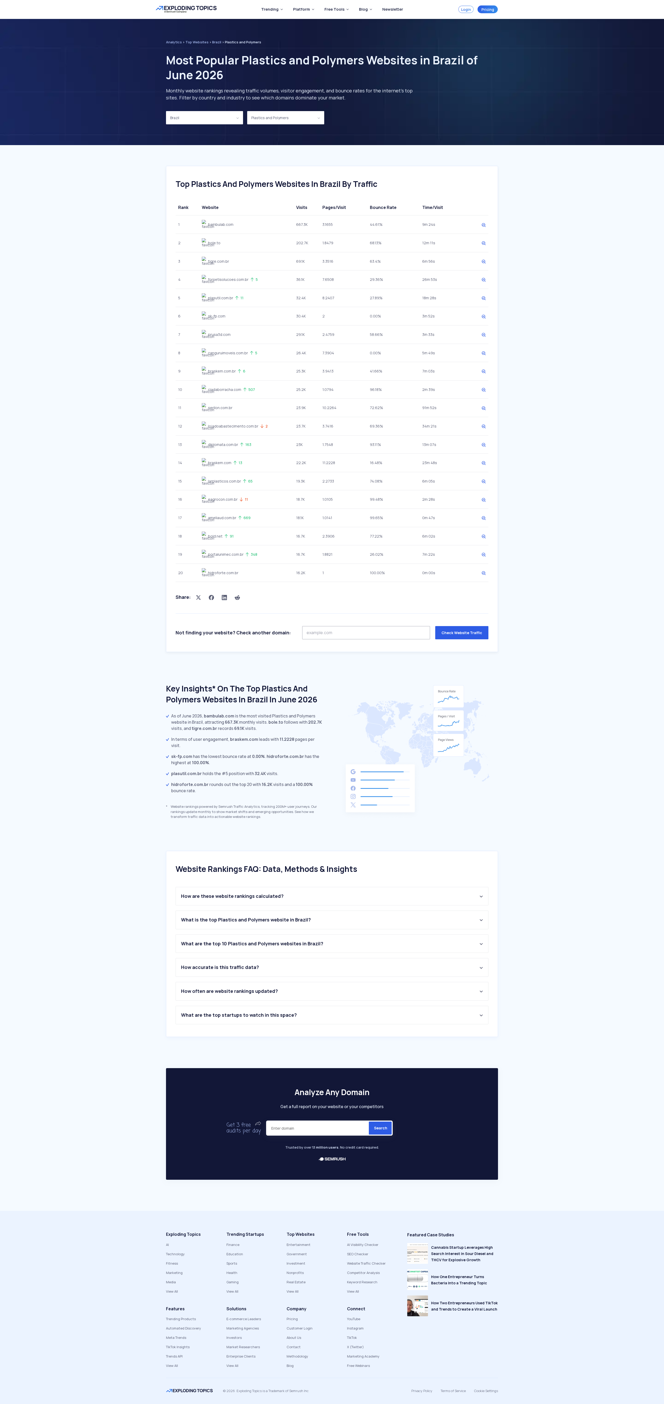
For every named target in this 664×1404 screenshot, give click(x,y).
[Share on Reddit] (237, 597)
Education (234, 1254)
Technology (175, 1254)
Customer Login (300, 1328)
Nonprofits (295, 1272)
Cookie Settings (486, 1390)
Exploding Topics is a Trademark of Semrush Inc (273, 1390)
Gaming (232, 1282)
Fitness (172, 1263)
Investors (234, 1337)
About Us (294, 1337)
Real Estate (296, 1282)
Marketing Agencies (242, 1328)
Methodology (297, 1356)
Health (231, 1272)
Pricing (487, 9)
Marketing (174, 1272)
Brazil (174, 117)
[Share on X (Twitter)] (198, 597)
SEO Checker (357, 1254)
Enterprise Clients (240, 1356)
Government (297, 1254)
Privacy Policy (421, 1390)
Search (380, 1127)
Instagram (355, 1328)
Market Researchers (243, 1347)
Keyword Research (362, 1282)
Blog (290, 1365)
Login (466, 9)
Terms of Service (453, 1390)
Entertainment (298, 1244)
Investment (296, 1263)
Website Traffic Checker (366, 1263)
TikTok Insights (178, 1347)
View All (172, 1291)
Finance (232, 1244)
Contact (294, 1347)
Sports (231, 1263)
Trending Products (181, 1319)
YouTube (353, 1319)
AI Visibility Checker (362, 1244)
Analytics (174, 42)
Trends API (174, 1356)
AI (167, 1244)
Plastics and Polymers (270, 117)
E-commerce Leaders (243, 1319)
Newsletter (392, 9)
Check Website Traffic (461, 632)
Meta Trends (176, 1337)
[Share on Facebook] (211, 597)
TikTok (352, 1337)
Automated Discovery (183, 1328)
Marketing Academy (363, 1356)
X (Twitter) (355, 1347)
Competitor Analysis (363, 1272)
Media (171, 1282)
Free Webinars (358, 1365)
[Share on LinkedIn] (224, 597)
